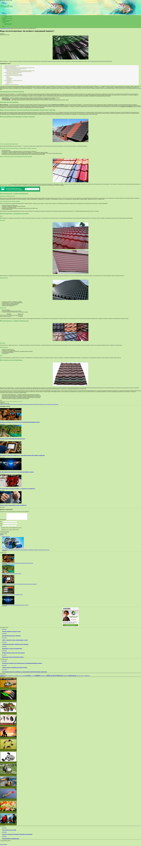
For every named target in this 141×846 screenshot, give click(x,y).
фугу (89, 675)
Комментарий (3, 519)
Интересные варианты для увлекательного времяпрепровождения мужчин (20, 422)
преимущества (72, 675)
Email (1, 523)
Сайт (1, 525)
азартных (11, 675)
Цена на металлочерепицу (5, 184)
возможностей (20, 675)
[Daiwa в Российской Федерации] (8, 763)
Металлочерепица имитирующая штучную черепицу (15, 68)
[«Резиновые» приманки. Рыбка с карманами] (8, 701)
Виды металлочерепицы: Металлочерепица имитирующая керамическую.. (19, 67)
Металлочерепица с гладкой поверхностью (13, 80)
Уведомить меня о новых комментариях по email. (11, 527)
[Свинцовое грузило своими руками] (8, 726)
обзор (48, 675)
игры (34, 675)
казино (37, 675)
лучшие (42, 675)
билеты (14, 675)
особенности (59, 675)
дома (32, 675)
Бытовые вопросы (8, 23)
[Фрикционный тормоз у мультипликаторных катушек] (8, 775)
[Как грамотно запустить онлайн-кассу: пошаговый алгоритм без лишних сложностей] (10, 453)
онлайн (53, 675)
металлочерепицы (13, 401)
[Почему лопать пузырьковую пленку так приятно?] (10, 503)
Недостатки (9, 79)
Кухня (3, 19)
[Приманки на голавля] (8, 713)
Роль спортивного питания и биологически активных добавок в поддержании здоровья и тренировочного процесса (25, 549)
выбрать (7, 401)
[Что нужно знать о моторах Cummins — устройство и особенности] (10, 486)
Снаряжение (5, 21)
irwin (7, 675)
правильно (65, 675)
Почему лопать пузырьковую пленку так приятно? (13, 505)
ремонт (82, 675)
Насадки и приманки (7, 18)
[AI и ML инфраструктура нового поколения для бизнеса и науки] (10, 469)
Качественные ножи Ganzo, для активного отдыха (12, 594)
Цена (8, 76)
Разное (4, 22)
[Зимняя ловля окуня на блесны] (8, 787)
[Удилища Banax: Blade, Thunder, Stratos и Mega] (8, 689)
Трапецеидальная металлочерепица (11, 65)
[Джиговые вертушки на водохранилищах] (8, 800)
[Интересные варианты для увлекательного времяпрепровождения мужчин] (10, 419)
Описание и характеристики (12, 73)
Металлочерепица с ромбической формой (13, 72)
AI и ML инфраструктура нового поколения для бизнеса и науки (17, 472)
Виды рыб (4, 17)
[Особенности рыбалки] (8, 738)
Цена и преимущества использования (14, 74)
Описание (9, 77)
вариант (1, 401)
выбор (24, 675)
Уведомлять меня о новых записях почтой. (10, 529)
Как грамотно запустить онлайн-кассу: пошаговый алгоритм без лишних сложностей (22, 455)
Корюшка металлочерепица (10, 66)
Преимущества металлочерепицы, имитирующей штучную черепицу (21, 70)
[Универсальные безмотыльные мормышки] (8, 750)
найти (45, 675)
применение (78, 675)
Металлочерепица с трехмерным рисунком (13, 75)
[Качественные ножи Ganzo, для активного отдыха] (8, 593)
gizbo (5, 675)
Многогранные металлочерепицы (11, 84)
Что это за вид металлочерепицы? (14, 69)
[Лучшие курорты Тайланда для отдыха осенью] (10, 436)
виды (5, 401)
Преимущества (10, 78)
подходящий (19, 401)
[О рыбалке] (6, 10)
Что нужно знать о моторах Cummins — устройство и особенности (17, 488)
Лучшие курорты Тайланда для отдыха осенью (12, 438)
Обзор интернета (7, 24)
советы (86, 675)
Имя (1, 521)
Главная (1, 28)
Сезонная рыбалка (7, 20)
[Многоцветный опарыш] (8, 812)
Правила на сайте (8, 16)
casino (2, 675)
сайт (84, 675)
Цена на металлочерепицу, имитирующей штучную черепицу (19, 71)
